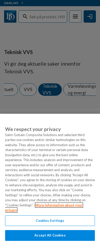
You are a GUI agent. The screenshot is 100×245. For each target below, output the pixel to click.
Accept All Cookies (49, 235)
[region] (50, 179)
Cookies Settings (50, 220)
